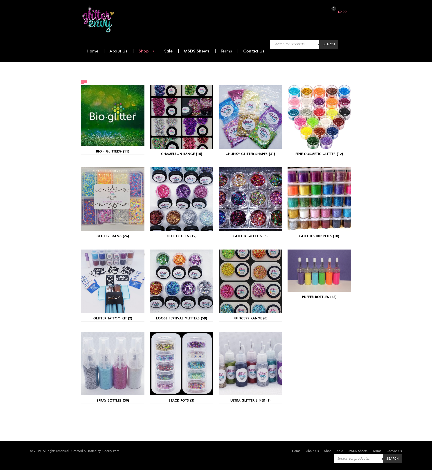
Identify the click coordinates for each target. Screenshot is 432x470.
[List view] (85, 82)
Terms (226, 51)
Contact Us (253, 51)
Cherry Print (110, 451)
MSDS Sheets (196, 51)
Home (92, 51)
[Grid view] (82, 82)
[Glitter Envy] (114, 19)
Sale (168, 51)
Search (329, 44)
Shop (143, 51)
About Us (118, 51)
